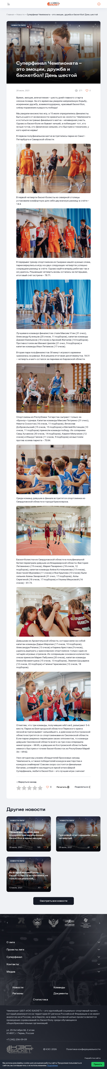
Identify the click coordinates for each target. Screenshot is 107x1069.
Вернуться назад (27, 782)
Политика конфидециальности (83, 1049)
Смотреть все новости (53, 901)
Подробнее (52, 1065)
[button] (8, 923)
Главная (10, 14)
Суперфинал (14, 957)
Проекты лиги (15, 949)
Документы (61, 993)
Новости (20, 14)
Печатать (62, 787)
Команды (59, 987)
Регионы (17, 993)
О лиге (11, 942)
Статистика (40, 999)
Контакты (13, 964)
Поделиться (81, 787)
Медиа (11, 971)
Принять (98, 1064)
